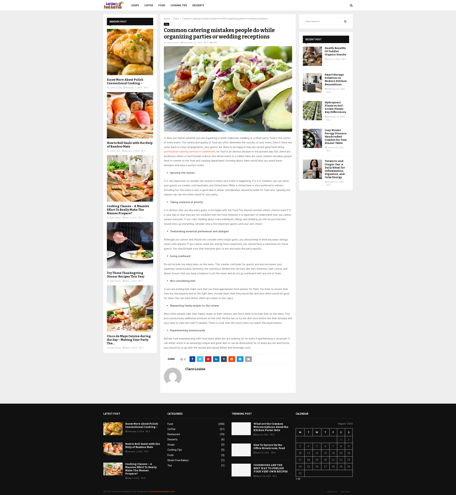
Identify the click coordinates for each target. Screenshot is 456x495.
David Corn (115, 150)
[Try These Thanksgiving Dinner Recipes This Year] (130, 245)
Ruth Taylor (115, 217)
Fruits (170, 455)
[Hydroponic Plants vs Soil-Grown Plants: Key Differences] (312, 110)
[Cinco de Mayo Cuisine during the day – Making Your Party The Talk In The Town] (130, 308)
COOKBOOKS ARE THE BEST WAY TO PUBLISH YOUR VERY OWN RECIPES (270, 468)
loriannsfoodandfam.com (162, 491)
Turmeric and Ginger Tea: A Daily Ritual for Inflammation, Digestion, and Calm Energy (335, 169)
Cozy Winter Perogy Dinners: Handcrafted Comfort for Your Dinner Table (336, 137)
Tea (169, 465)
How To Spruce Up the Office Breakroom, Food (269, 447)
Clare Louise (173, 42)
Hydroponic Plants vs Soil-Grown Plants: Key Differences (335, 107)
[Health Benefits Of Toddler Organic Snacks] (312, 56)
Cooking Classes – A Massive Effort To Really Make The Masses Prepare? (128, 209)
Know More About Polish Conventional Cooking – (125, 81)
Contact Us (332, 491)
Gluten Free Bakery (178, 460)
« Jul (298, 478)
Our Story (345, 491)
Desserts (198, 5)
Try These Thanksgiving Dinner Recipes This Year (126, 274)
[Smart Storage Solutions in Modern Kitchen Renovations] (312, 82)
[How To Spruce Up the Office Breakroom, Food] (241, 450)
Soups (135, 5)
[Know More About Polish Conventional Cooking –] (130, 52)
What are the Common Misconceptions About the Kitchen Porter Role (270, 427)
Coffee (148, 5)
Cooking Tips (178, 5)
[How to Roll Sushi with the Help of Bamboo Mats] (130, 115)
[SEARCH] (345, 21)
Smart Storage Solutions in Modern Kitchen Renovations (336, 79)
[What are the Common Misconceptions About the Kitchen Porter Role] (241, 428)
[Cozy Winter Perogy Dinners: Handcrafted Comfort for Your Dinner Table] (312, 138)
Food (162, 5)
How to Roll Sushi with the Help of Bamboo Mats (129, 144)
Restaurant (173, 434)
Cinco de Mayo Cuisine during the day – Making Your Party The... (129, 340)
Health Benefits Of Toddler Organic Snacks (335, 51)
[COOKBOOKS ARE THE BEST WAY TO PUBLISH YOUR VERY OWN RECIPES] (241, 470)
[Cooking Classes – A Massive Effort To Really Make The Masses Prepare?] (130, 178)
